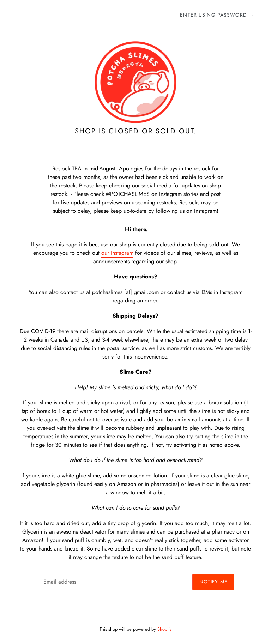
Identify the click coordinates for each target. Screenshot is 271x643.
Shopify (164, 629)
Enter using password (217, 14)
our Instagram (117, 253)
